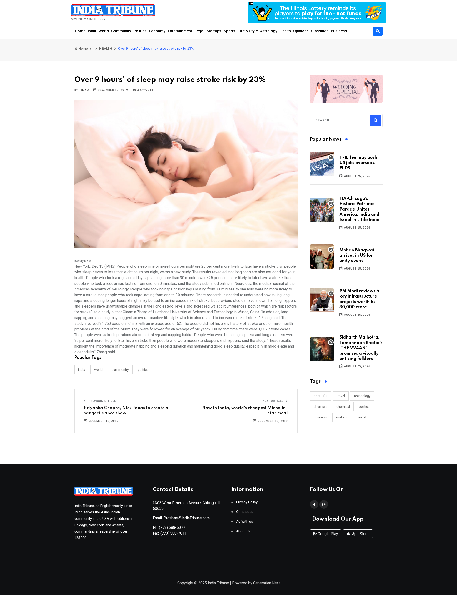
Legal (199, 31)
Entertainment (180, 31)
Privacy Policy (247, 502)
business (320, 417)
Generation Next (266, 583)
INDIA (81, 370)
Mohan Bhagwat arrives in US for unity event (356, 255)
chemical (320, 406)
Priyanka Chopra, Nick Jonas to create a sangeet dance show (126, 410)
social (362, 417)
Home (80, 31)
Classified (319, 31)
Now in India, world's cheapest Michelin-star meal (245, 410)
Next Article (273, 401)
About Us (243, 531)
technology (362, 396)
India (92, 31)
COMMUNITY (120, 370)
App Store (360, 533)
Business (339, 31)
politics (364, 406)
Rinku (84, 90)
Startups (214, 31)
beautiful (320, 396)
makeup (342, 417)
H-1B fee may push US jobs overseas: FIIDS (358, 163)
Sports (229, 31)
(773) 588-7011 (173, 533)
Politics (140, 31)
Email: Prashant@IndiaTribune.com (181, 518)
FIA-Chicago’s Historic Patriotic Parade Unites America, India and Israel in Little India (359, 209)
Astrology (268, 31)
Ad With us (244, 521)
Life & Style (248, 31)
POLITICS (143, 370)
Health (285, 31)
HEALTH (105, 48)
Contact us (244, 512)
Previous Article (102, 401)
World (104, 31)
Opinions (301, 31)
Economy (157, 31)
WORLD (98, 370)
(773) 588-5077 (172, 527)
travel (340, 396)
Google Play (327, 533)
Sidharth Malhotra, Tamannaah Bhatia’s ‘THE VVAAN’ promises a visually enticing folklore (360, 348)
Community (121, 31)
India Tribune (218, 583)
